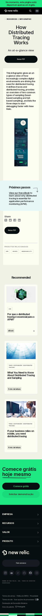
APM (7, 251)
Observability (27, 251)
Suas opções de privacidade (24, 599)
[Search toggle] (30, 11)
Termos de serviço (8, 596)
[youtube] (11, 573)
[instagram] (36, 573)
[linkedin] (5, 573)
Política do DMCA (23, 596)
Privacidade (34, 596)
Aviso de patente (8, 607)
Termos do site (7, 599)
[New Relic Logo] (10, 10)
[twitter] (18, 573)
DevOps (15, 251)
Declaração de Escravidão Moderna (14, 603)
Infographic (25, 19)
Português (21, 607)
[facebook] (30, 573)
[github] (24, 573)
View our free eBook (19, 193)
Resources (12, 19)
